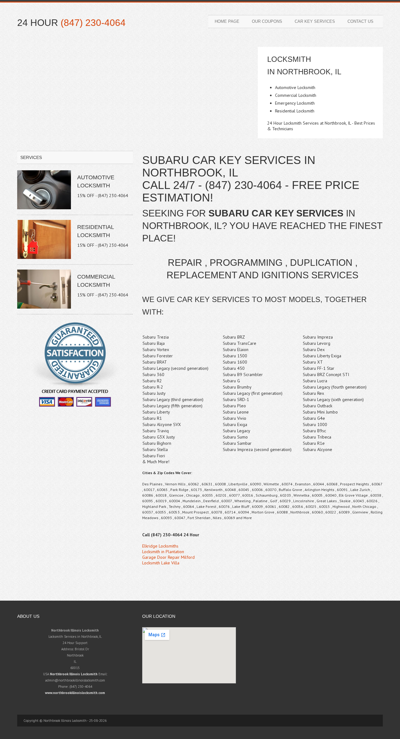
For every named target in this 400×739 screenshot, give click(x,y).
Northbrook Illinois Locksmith (74, 674)
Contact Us (360, 21)
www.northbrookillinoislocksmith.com (75, 693)
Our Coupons (267, 21)
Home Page (227, 21)
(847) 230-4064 (93, 22)
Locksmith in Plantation (163, 551)
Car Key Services (315, 21)
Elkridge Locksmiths (160, 546)
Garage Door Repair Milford (168, 557)
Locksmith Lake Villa (160, 563)
